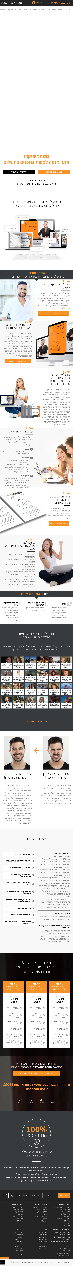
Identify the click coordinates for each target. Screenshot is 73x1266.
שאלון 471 (44, 1219)
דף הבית (68, 10)
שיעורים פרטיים (42, 1242)
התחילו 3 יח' (52, 10)
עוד (45, 1229)
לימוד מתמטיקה (42, 1249)
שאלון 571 (20, 1219)
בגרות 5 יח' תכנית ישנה (16, 1207)
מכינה (25, 10)
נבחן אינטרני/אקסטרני (63, 1255)
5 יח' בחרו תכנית (17, 1204)
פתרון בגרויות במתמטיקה (61, 1229)
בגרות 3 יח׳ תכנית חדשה (63, 1219)
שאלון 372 (67, 1226)
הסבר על (20, 1229)
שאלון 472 (44, 1221)
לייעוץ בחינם (36, 1195)
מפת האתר (20, 1242)
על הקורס (50, 1195)
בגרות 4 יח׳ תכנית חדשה (40, 1216)
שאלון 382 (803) (65, 1214)
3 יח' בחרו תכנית (64, 1204)
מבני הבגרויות (66, 1246)
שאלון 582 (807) (18, 1212)
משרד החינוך (43, 1246)
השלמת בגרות (19, 1232)
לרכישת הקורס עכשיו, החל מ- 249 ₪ (36, 1073)
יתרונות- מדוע (42, 1232)
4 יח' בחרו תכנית (40, 1204)
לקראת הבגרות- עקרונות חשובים (60, 1242)
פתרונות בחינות (18, 1249)
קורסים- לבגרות (42, 1235)
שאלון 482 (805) (42, 1212)
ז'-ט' (20, 10)
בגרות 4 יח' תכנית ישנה (40, 1207)
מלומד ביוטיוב (19, 1246)
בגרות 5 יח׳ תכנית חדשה (16, 1216)
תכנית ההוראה (42, 1239)
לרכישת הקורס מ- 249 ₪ (53, 313)
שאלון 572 (20, 1221)
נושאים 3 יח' (66, 1216)
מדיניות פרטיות (18, 1239)
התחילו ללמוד (63, 1195)
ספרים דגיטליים (42, 1237)
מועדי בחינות (19, 1251)
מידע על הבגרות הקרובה (63, 1244)
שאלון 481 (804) (42, 1209)
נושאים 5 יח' (19, 1214)
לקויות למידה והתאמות (63, 1253)
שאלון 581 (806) (18, 1209)
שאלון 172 (67, 1221)
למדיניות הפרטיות (34, 1262)
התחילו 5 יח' (33, 10)
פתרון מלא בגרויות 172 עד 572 (61, 1235)
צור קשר (60, 10)
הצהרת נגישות (22, 1195)
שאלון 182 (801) (65, 1209)
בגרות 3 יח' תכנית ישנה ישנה (62, 1207)
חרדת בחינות (66, 1251)
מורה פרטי (20, 1235)
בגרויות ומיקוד (12, 10)
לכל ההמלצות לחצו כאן (36, 721)
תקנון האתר (19, 1237)
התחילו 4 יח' (42, 10)
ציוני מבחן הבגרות (65, 1249)
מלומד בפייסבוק (18, 1244)
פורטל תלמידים (18, 1255)
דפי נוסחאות (66, 1239)
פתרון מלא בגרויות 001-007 (62, 1232)
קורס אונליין (43, 1244)
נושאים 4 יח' (43, 1214)
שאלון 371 (67, 1223)
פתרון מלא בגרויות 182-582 (62, 1237)
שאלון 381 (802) (65, 1212)
